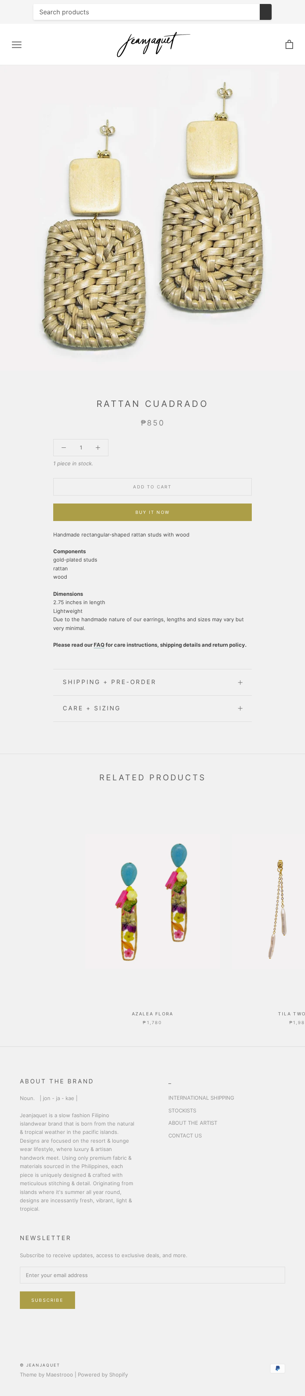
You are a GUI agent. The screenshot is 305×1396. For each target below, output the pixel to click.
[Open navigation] (16, 44)
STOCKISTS (182, 1110)
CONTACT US (185, 1135)
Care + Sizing (92, 708)
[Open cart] (289, 44)
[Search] (266, 12)
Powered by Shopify (103, 1374)
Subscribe (47, 1300)
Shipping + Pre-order (109, 682)
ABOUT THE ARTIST (192, 1123)
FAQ (99, 645)
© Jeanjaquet (40, 1365)
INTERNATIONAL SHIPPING (201, 1098)
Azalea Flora (152, 1014)
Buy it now (152, 512)
